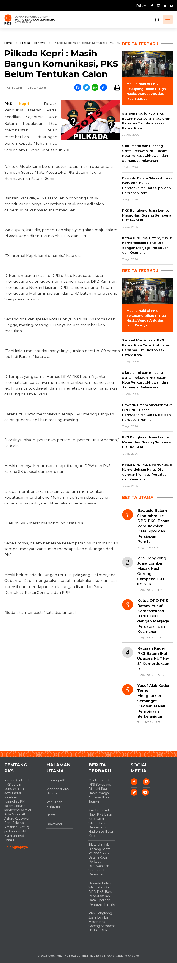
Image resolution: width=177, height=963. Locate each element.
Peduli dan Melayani (54, 804)
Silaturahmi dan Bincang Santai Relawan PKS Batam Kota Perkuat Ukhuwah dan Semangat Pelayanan (100, 859)
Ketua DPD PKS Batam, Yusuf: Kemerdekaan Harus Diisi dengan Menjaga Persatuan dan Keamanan (153, 616)
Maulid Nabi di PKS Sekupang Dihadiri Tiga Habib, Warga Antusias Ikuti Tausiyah (99, 790)
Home (8, 42)
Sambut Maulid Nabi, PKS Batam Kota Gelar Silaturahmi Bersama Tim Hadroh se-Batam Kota (101, 823)
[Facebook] (77, 87)
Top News (38, 42)
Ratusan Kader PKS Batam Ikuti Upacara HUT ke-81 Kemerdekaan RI (153, 658)
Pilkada (25, 42)
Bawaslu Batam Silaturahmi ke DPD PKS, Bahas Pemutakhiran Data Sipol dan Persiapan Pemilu (153, 526)
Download (54, 824)
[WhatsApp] (95, 87)
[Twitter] (86, 87)
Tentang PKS (56, 780)
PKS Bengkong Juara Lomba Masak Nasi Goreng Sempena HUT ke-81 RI (151, 571)
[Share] (103, 87)
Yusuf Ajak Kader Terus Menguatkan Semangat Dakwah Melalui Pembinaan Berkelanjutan (153, 701)
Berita (50, 815)
